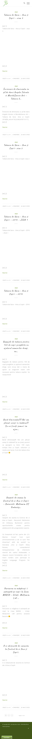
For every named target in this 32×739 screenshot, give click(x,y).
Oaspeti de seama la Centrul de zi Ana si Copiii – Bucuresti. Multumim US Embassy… (16, 502)
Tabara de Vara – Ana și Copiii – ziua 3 (16, 16)
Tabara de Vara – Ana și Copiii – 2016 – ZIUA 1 (16, 218)
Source (4, 71)
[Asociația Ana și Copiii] (13, 3)
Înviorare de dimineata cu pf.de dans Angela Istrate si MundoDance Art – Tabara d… (16, 93)
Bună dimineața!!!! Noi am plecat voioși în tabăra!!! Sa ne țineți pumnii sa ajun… (16, 424)
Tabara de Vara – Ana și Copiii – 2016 (16, 292)
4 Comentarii (15, 487)
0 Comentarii (15, 578)
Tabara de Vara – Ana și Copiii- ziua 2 (16, 146)
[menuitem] (23, 3)
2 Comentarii (15, 134)
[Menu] (27, 3)
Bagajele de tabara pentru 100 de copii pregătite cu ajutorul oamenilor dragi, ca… (16, 346)
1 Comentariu (15, 78)
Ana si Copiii (26, 78)
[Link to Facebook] (28, 728)
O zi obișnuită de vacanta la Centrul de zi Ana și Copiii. (16, 649)
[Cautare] (23, 3)
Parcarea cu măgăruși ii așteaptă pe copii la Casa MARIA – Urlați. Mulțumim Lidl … (16, 593)
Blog (16, 12)
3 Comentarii (15, 280)
